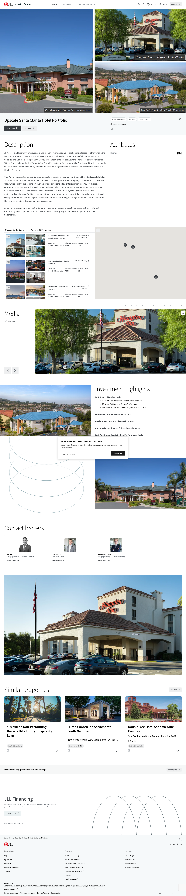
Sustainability (129, 864)
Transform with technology (73, 871)
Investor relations (131, 867)
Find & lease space (71, 856)
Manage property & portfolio (74, 864)
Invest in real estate (71, 860)
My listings (7, 864)
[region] (93, 448)
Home (6, 838)
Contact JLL (129, 860)
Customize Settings (68, 454)
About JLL (128, 856)
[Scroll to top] (180, 839)
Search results (16, 838)
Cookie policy (56, 893)
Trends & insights (70, 879)
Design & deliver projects (73, 867)
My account (8, 860)
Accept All (118, 453)
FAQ (5, 856)
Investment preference (11, 867)
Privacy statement (11, 893)
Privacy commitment (27, 893)
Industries (68, 875)
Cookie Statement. (67, 448)
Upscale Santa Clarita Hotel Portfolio (36, 838)
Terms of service (43, 893)
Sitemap (7, 871)
